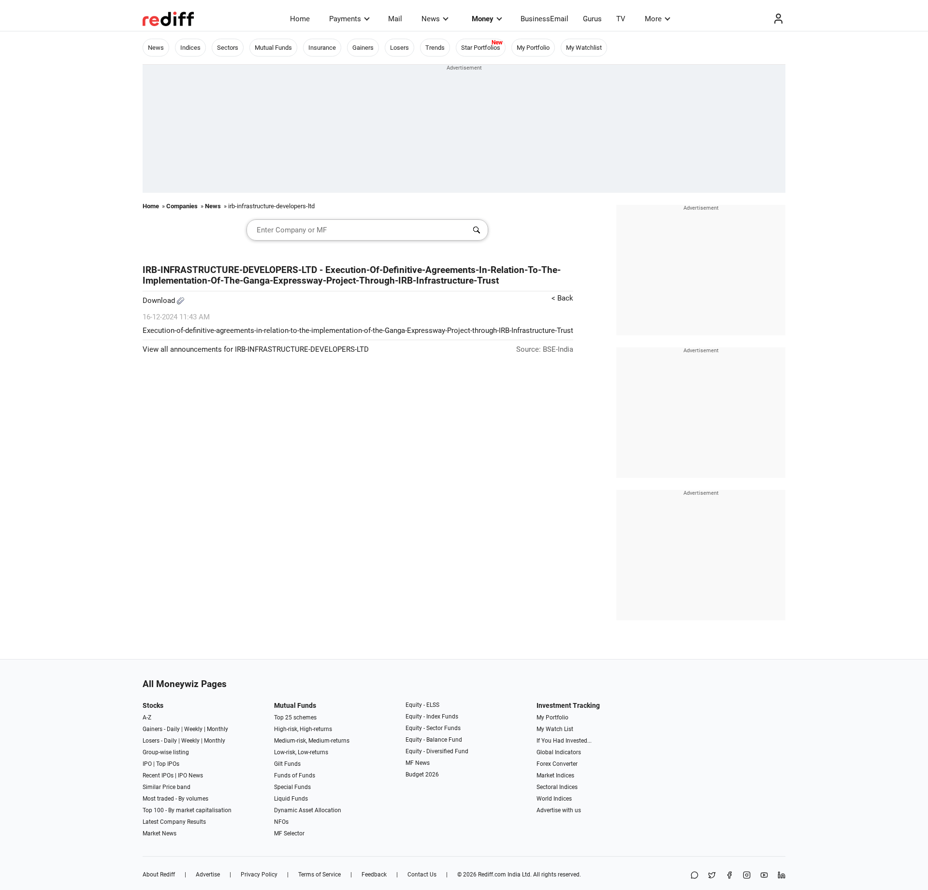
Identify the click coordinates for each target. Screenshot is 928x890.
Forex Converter (557, 764)
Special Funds (292, 787)
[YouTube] (764, 875)
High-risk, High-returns (303, 729)
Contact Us (421, 874)
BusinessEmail (544, 18)
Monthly (217, 729)
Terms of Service (319, 874)
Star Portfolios (480, 47)
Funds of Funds (294, 775)
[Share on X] (712, 875)
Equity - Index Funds (432, 716)
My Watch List (554, 729)
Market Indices (555, 775)
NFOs (281, 821)
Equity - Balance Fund (434, 739)
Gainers (363, 47)
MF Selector (289, 833)
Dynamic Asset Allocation (307, 810)
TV (620, 18)
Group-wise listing (166, 752)
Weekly (193, 729)
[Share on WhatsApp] (694, 875)
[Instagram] (747, 875)
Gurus (592, 18)
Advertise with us (558, 810)
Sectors (227, 47)
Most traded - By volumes (175, 798)
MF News (418, 763)
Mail (395, 18)
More (653, 18)
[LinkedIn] (781, 875)
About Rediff (159, 874)
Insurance (322, 47)
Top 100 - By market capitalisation (187, 810)
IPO (147, 764)
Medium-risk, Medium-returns (311, 740)
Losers (399, 47)
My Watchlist (584, 47)
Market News (159, 833)
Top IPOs (167, 764)
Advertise (208, 874)
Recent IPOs (158, 775)
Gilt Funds (287, 764)
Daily (173, 729)
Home (300, 18)
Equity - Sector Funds (433, 728)
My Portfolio (533, 47)
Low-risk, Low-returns (301, 752)
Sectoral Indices (557, 787)
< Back (562, 298)
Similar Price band (166, 787)
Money (482, 18)
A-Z (147, 717)
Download (160, 300)
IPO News (190, 775)
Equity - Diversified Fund (437, 751)
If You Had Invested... (564, 740)
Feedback (374, 874)
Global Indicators (558, 752)
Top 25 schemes (295, 717)
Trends (435, 47)
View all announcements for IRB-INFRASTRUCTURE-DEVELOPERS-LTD (256, 349)
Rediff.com (492, 874)
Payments (345, 18)
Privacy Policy (259, 874)
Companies (182, 206)
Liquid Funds (291, 798)
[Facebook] (729, 875)
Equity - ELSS (422, 705)
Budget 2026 (422, 774)
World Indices (554, 798)
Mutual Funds (273, 47)
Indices (190, 47)
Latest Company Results (174, 821)
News (430, 18)
